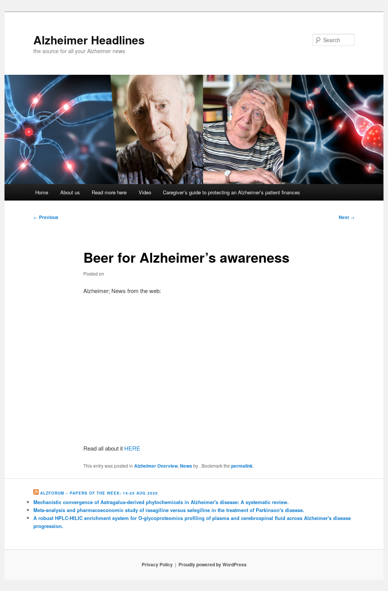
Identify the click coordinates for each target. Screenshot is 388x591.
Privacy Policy (157, 564)
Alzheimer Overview (156, 465)
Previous (45, 217)
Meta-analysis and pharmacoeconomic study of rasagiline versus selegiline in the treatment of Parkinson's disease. (168, 510)
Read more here (109, 192)
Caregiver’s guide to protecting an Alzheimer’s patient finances (231, 192)
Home (41, 192)
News (186, 465)
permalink (242, 465)
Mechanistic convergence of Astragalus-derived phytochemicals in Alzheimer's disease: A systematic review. (161, 502)
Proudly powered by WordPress (212, 564)
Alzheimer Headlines (89, 40)
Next (347, 217)
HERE (132, 448)
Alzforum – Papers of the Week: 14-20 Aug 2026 (99, 493)
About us (70, 192)
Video (145, 192)
